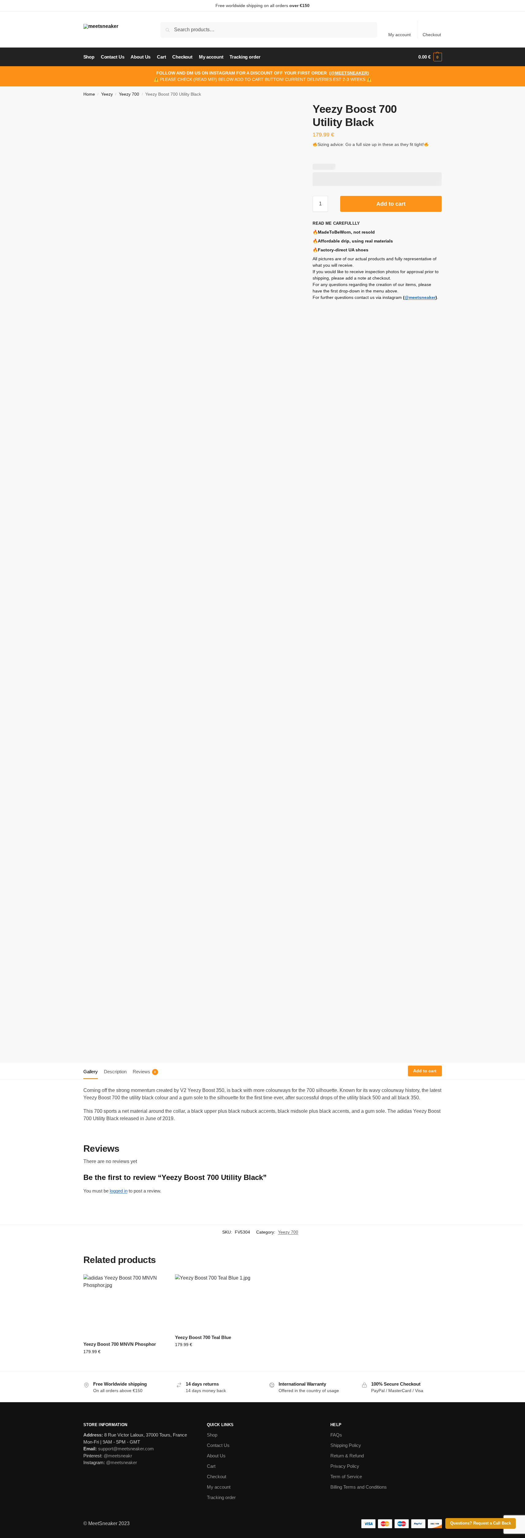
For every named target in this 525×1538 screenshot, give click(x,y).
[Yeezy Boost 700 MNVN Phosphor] (124, 1305)
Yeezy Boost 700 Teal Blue (203, 1337)
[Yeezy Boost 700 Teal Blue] (216, 1302)
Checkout (432, 34)
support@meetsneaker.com (126, 1448)
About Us (216, 1455)
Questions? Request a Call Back (480, 1523)
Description (115, 1071)
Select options (124, 1364)
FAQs (336, 1434)
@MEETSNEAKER (349, 73)
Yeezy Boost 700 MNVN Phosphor (119, 1344)
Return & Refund (347, 1455)
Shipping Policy (345, 1445)
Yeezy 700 (129, 94)
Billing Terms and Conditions (358, 1487)
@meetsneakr (118, 1455)
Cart (211, 1466)
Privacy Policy (344, 1466)
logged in (118, 1190)
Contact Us (218, 1445)
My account (399, 34)
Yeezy (107, 94)
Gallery (90, 1071)
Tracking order (221, 1497)
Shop (212, 1434)
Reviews (144, 1071)
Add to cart (390, 204)
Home (89, 94)
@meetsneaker (420, 297)
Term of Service (346, 1476)
